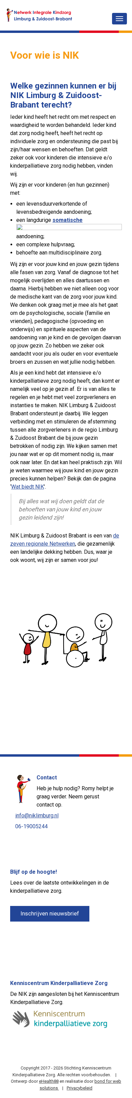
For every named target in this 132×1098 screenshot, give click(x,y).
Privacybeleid (79, 1088)
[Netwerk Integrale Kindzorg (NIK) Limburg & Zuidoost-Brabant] (39, 14)
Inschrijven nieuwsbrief (49, 913)
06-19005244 (31, 826)
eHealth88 (49, 1081)
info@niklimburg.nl (37, 815)
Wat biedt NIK (27, 487)
